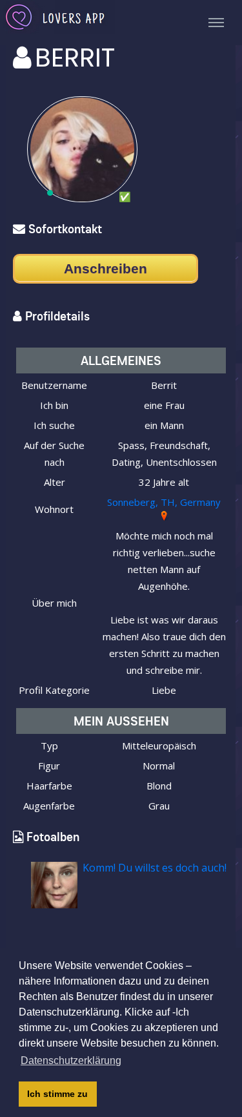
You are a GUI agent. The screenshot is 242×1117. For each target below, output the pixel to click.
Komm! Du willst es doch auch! (155, 868)
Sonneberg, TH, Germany (164, 502)
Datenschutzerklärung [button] (71, 1060)
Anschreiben (105, 268)
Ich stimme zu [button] (57, 1094)
